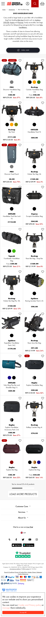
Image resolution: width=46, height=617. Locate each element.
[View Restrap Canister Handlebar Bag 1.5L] (34, 69)
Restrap (20, 22)
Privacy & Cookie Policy (21, 572)
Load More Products (23, 494)
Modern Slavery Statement (35, 572)
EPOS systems (26, 569)
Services (21, 512)
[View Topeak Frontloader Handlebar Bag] (12, 238)
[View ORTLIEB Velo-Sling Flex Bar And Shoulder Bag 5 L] (12, 364)
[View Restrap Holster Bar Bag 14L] (34, 153)
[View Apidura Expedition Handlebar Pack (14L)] (12, 322)
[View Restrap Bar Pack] (12, 111)
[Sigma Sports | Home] (14, 3)
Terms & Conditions (9, 572)
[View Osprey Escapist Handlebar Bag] (34, 195)
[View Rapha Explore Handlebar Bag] (34, 364)
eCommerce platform (15, 569)
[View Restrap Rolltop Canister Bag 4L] (34, 406)
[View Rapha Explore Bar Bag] (12, 449)
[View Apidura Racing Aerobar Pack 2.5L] (34, 280)
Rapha (12, 22)
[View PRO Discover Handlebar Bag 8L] (12, 69)
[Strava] (9, 539)
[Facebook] (16, 539)
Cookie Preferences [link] (23, 574)
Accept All (23, 612)
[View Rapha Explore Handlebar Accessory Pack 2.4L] (12, 406)
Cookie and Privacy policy (29, 605)
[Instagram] (36, 539)
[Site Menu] (3, 3)
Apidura (37, 20)
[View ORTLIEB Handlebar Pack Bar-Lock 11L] (12, 195)
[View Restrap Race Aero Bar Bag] (34, 322)
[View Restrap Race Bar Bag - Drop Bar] (34, 238)
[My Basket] (42, 3)
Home (3, 9)
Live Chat (29, 527)
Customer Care (22, 506)
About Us (22, 517)
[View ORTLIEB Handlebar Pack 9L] (34, 111)
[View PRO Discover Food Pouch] (12, 153)
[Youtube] (29, 539)
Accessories (12, 9)
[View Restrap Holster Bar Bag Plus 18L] (12, 280)
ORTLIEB (6, 22)
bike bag (21, 20)
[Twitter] (23, 539)
